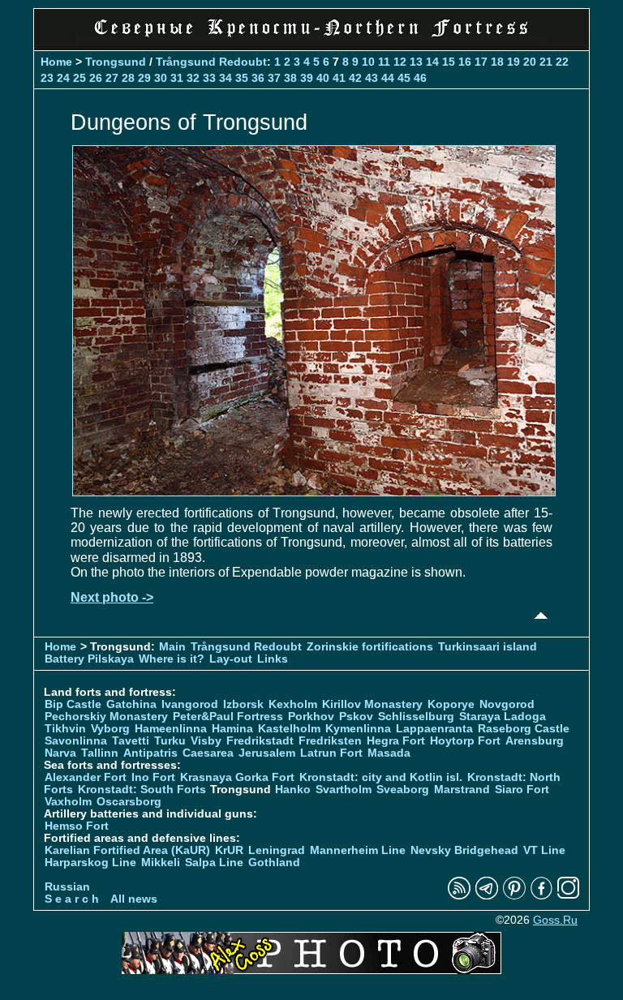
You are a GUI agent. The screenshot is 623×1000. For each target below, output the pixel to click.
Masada (388, 753)
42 (355, 77)
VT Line (544, 850)
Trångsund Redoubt (211, 61)
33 (209, 77)
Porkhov (311, 716)
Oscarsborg (129, 802)
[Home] (311, 40)
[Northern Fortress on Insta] (568, 896)
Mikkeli (160, 862)
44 (387, 77)
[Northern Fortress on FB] (541, 896)
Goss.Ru (555, 920)
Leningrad (276, 850)
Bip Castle (73, 704)
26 (95, 77)
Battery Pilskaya (89, 659)
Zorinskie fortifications (370, 647)
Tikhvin (65, 729)
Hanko (293, 789)
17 (481, 61)
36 (257, 77)
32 (193, 77)
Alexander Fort (86, 777)
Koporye (451, 704)
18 (497, 61)
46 (420, 77)
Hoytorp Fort (465, 741)
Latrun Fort (331, 753)
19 (513, 61)
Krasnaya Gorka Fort (237, 777)
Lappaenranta (434, 729)
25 (79, 77)
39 (306, 77)
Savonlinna (76, 741)
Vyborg (110, 729)
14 (432, 61)
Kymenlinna (358, 729)
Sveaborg (402, 789)
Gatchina (131, 704)
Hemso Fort (77, 826)
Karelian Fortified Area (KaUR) (127, 850)
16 (464, 61)
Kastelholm (289, 729)
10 (368, 61)
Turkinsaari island (487, 647)
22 (562, 61)
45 (403, 77)
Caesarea (208, 753)
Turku (170, 741)
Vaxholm (68, 802)
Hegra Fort (396, 741)
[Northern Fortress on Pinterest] (514, 896)
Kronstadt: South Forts (142, 789)
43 (371, 77)
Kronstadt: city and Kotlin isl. (380, 777)
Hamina (232, 729)
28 (128, 77)
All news (133, 899)
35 (241, 77)
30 (160, 77)
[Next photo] (314, 492)
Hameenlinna (171, 729)
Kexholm (293, 704)
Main (172, 647)
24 (63, 77)
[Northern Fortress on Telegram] (486, 896)
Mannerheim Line (358, 850)
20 (529, 61)
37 (274, 77)
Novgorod (507, 704)
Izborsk (243, 704)
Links (272, 659)
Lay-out (230, 659)
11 (384, 61)
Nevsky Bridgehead (464, 850)
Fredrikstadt (260, 741)
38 (290, 77)
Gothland (274, 862)
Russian (67, 887)
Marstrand (462, 789)
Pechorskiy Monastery (106, 716)
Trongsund (115, 61)
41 (339, 77)
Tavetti (130, 741)
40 (322, 77)
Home (56, 61)
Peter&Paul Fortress (228, 716)
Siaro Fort (522, 789)
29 (144, 77)
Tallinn (99, 753)
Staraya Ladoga (502, 716)
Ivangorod (189, 704)
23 (47, 77)
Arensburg (534, 741)
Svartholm (344, 789)
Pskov (356, 716)
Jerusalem (266, 753)
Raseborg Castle (523, 729)
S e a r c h (72, 899)
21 (545, 61)
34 (225, 77)
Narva (60, 753)
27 (111, 77)
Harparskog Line (90, 862)
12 (399, 61)
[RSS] (459, 896)
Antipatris (150, 753)
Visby (206, 741)
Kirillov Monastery (372, 704)
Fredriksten (330, 741)
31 (176, 77)
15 (448, 61)
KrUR (229, 850)
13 (416, 61)
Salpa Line (214, 862)
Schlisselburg (416, 716)
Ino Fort (153, 777)
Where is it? (171, 659)
